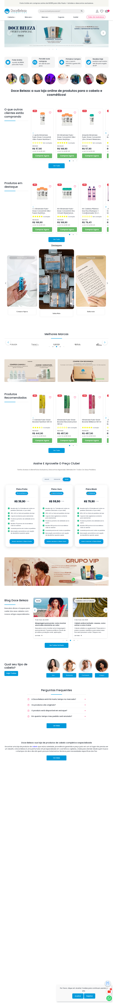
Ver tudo (56, 166)
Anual (66, 479)
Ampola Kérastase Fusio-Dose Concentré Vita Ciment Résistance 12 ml (92, 137)
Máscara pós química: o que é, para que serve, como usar (49, 624)
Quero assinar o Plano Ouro (56, 541)
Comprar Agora (42, 156)
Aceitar (78, 996)
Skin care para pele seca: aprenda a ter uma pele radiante (89, 624)
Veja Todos (11, 673)
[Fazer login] (97, 11)
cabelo (35, 746)
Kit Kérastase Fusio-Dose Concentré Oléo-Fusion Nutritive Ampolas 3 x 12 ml (66, 137)
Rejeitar (89, 996)
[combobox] (61, 11)
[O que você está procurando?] (81, 11)
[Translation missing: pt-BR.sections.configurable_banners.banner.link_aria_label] (29, 370)
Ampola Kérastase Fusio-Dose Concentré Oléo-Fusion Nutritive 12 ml (41, 137)
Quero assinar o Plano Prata (22, 541)
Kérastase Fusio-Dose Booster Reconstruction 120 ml (67, 422)
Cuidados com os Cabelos (45, 601)
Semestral (57, 479)
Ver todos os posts (56, 645)
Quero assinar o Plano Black (91, 541)
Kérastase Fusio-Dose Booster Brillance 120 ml (91, 421)
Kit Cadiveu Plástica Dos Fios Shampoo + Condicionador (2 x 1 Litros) (90, 211)
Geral (77, 601)
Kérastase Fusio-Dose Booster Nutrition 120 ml (42, 421)
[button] (107, 11)
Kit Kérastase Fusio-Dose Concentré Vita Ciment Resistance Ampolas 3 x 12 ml (66, 211)
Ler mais (37, 635)
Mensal (47, 479)
